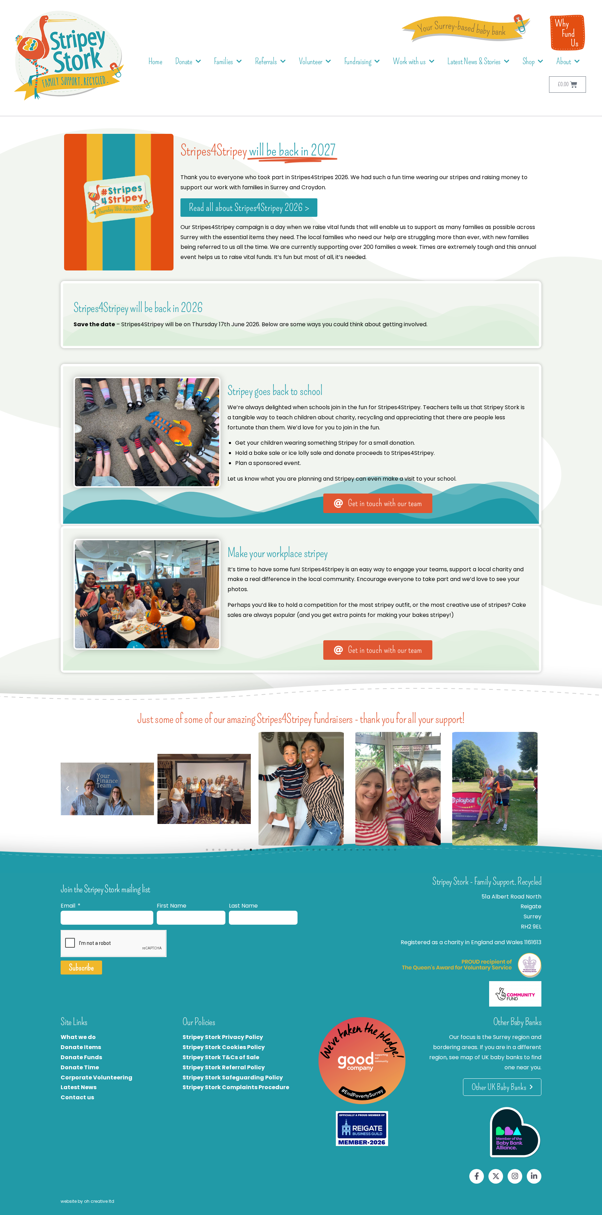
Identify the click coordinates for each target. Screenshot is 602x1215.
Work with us (409, 61)
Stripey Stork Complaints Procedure (236, 1087)
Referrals (266, 61)
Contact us (77, 1097)
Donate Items (81, 1047)
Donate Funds (81, 1057)
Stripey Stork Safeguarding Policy (233, 1077)
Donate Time (80, 1067)
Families (223, 61)
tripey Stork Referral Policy (225, 1067)
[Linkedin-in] (534, 1176)
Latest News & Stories (474, 61)
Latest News (79, 1087)
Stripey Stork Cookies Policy (224, 1047)
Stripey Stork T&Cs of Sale (221, 1057)
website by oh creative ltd (87, 1201)
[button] (67, 788)
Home (155, 61)
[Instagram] (515, 1176)
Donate (183, 61)
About (563, 61)
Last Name (243, 906)
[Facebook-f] (476, 1176)
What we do (78, 1037)
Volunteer (310, 61)
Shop (529, 61)
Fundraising (357, 61)
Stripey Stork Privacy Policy (223, 1037)
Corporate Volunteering (96, 1077)
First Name (171, 906)
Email (69, 906)
